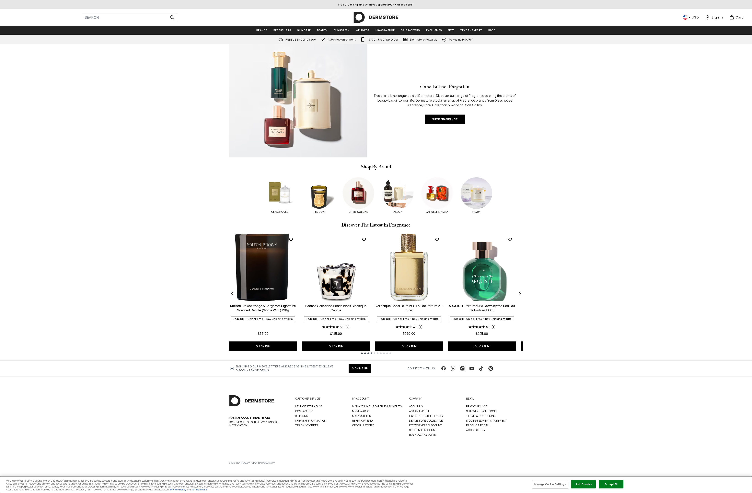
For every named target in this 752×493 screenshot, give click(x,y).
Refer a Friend (362, 420)
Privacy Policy (476, 406)
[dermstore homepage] (376, 17)
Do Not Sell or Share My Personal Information (254, 424)
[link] (714, 17)
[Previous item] (232, 293)
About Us (416, 406)
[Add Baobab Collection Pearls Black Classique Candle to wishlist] (364, 239)
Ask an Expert (419, 411)
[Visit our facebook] (443, 368)
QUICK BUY (263, 346)
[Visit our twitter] (453, 368)
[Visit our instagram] (462, 368)
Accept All (611, 484)
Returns (301, 416)
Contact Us (304, 411)
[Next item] (520, 293)
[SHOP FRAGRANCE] (298, 100)
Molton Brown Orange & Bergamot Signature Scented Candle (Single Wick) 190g (263, 308)
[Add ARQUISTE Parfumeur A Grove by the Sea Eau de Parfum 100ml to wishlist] (510, 239)
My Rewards (361, 411)
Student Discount (423, 430)
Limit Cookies (583, 484)
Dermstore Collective (426, 420)
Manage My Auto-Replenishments (377, 406)
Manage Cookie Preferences (250, 417)
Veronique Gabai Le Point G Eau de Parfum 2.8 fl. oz (409, 308)
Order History (363, 425)
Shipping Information (310, 420)
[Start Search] (172, 17)
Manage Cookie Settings (550, 484)
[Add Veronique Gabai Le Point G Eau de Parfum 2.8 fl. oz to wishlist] (437, 239)
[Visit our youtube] (472, 368)
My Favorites (361, 416)
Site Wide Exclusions (481, 411)
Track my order (307, 425)
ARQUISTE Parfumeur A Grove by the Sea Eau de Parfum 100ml (482, 308)
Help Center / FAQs (309, 406)
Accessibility (475, 430)
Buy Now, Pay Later (422, 435)
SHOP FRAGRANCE (444, 119)
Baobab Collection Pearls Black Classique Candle (336, 308)
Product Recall (478, 425)
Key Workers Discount (425, 425)
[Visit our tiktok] (481, 368)
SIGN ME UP (360, 368)
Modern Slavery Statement (486, 420)
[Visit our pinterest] (490, 368)
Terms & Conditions (481, 416)
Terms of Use (199, 489)
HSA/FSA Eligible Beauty (426, 416)
